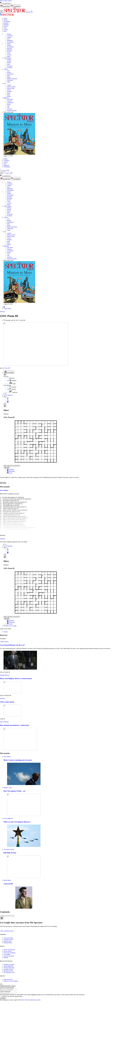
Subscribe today (8, 979)
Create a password (5, 991)
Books (9, 72)
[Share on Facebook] (7, 398)
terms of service (25, 1000)
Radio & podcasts (12, 78)
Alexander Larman (9, 849)
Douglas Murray (4, 675)
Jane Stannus (4, 490)
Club (5, 28)
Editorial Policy (8, 942)
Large (14, 383)
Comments (9, 395)
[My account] (32, 12)
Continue (3, 998)
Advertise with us (8, 939)
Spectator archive (8, 969)
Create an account (5, 986)
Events (5, 26)
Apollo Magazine (8, 966)
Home (5, 18)
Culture (9, 37)
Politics (9, 34)
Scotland (9, 67)
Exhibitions (10, 74)
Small (12, 378)
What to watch (11, 86)
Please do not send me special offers (12, 996)
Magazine (10, 40)
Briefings (6, 24)
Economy (9, 66)
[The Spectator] (15, 12)
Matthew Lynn (8, 787)
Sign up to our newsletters (11, 981)
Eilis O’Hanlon (4, 722)
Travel (9, 90)
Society (9, 61)
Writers (6, 20)
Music (9, 77)
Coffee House (7, 58)
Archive (6, 29)
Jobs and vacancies (9, 956)
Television (10, 80)
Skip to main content (5, 1)
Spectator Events (8, 971)
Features (9, 101)
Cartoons (9, 109)
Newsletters (7, 21)
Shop (5, 31)
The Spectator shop (9, 967)
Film (8, 75)
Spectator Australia (9, 964)
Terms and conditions (9, 953)
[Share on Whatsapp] (7, 402)
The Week (10, 99)
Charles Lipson (4, 641)
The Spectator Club (9, 972)
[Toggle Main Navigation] (2, 11)
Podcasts (6, 23)
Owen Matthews (8, 818)
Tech (8, 39)
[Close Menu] (1, 173)
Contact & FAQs (8, 938)
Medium (14, 380)
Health (9, 96)
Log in (13, 986)
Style (8, 94)
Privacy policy (8, 951)
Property (9, 91)
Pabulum (2, 539)
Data (8, 64)
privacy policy (37, 1000)
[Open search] (1, 170)
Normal (14, 389)
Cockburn (10, 35)
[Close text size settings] (5, 375)
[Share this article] (5, 404)
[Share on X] (7, 400)
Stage (8, 82)
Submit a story (8, 941)
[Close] (2, 918)
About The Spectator (9, 949)
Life (5, 83)
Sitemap (6, 957)
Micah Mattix (7, 880)
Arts (8, 70)
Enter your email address (7, 987)
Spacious (14, 392)
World (9, 63)
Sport (8, 93)
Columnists (10, 102)
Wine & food (10, 88)
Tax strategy (7, 954)
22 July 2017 (6, 368)
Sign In (28, 12)
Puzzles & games (12, 110)
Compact (13, 387)
